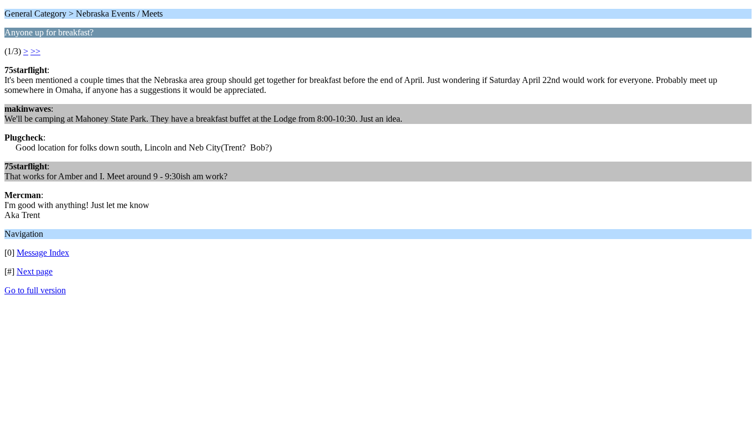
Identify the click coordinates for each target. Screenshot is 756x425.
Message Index (43, 252)
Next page (35, 271)
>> (35, 51)
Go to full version (35, 290)
